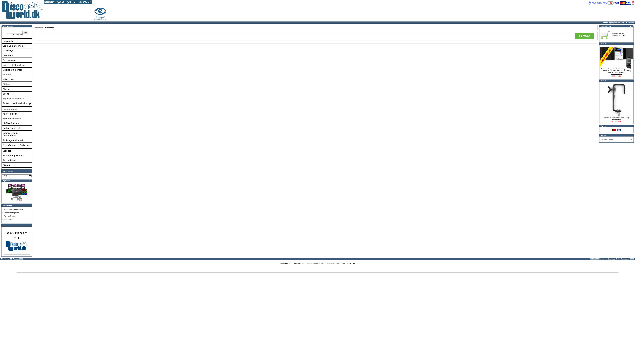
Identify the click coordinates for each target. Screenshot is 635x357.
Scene (6, 93)
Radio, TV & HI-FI (12, 128)
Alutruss (7, 89)
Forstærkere (9, 60)
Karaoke (7, 74)
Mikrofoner (8, 79)
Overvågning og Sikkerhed (16, 145)
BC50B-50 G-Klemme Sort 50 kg (616, 118)
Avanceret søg (17, 35)
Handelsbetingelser (11, 213)
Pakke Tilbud (9, 160)
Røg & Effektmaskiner (14, 65)
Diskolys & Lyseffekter (14, 45)
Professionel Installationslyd (17, 103)
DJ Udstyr (8, 50)
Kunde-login (608, 22)
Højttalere (8, 55)
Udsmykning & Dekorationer (10, 134)
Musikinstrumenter (12, 69)
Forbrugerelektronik (13, 140)
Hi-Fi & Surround (11, 123)
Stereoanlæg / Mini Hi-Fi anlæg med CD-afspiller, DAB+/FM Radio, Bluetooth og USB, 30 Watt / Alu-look (616, 70)
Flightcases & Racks (13, 98)
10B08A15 (17, 197)
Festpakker (8, 41)
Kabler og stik (10, 113)
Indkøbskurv (619, 22)
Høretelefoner (10, 109)
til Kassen (630, 22)
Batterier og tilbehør (13, 155)
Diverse (7, 165)
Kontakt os (8, 219)
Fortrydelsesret (9, 216)
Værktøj (7, 150)
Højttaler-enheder (12, 118)
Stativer (7, 84)
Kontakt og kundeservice (13, 209)
